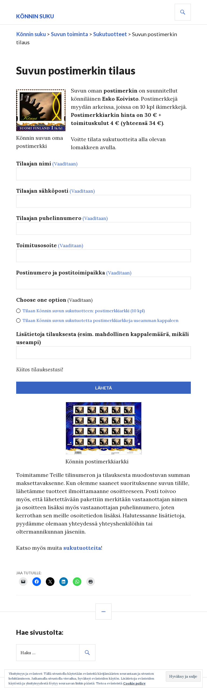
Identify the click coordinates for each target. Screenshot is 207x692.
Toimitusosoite (49, 245)
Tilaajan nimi (46, 163)
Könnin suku (35, 16)
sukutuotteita (82, 547)
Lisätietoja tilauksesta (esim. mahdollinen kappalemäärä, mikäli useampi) (102, 338)
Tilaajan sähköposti (55, 190)
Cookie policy (134, 683)
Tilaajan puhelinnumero (62, 218)
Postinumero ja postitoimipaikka (73, 272)
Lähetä (103, 387)
